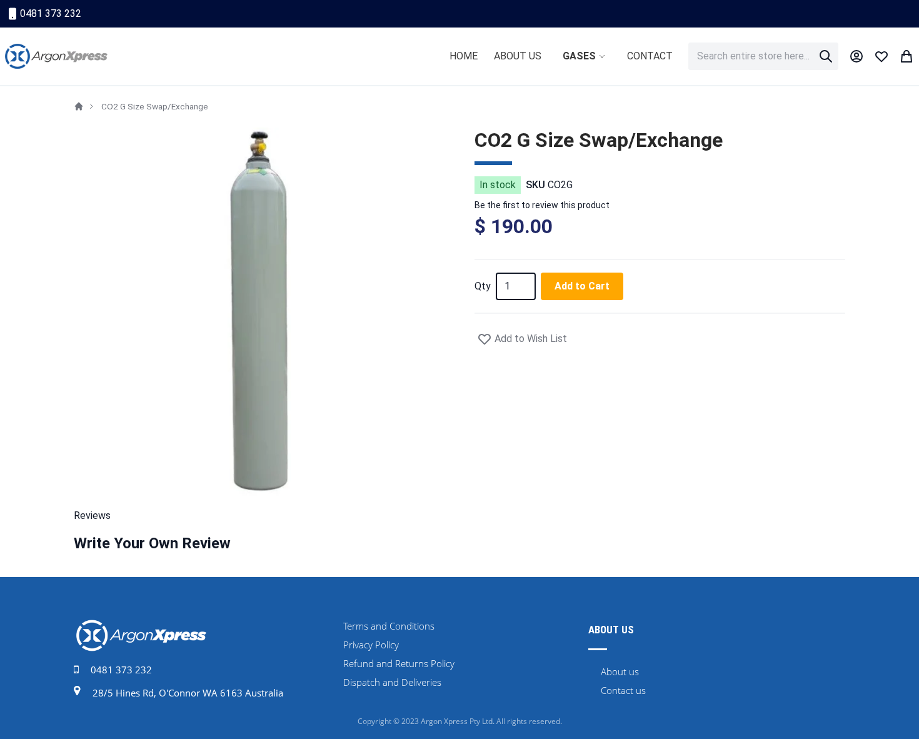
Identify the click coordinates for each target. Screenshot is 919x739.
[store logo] (56, 56)
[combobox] (763, 56)
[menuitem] (463, 56)
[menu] (561, 56)
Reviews (92, 515)
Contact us (623, 690)
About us (620, 671)
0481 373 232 (50, 13)
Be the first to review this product (542, 205)
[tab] (459, 515)
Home (79, 106)
